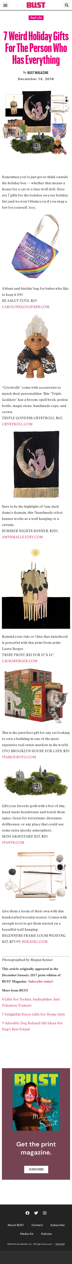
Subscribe (57, 1225)
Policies (46, 1234)
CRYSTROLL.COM (17, 424)
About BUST (15, 1225)
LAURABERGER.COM (19, 661)
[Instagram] (45, 1213)
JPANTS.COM (13, 842)
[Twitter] (36, 1213)
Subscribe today (40, 981)
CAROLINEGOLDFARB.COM (26, 307)
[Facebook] (27, 1213)
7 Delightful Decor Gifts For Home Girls (33, 1014)
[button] (5, 5)
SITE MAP (60, 1244)
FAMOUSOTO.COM (19, 757)
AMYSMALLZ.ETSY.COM (22, 537)
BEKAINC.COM (35, 941)
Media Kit (26, 1234)
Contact (37, 1225)
